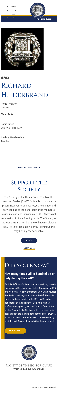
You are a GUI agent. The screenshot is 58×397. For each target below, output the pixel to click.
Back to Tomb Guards (29, 167)
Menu (14, 18)
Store (14, 10)
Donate (13, 7)
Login (14, 14)
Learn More (29, 248)
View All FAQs (15, 331)
